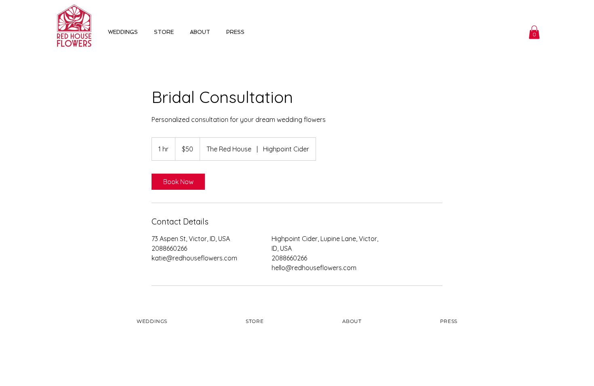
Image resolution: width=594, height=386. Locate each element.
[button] (534, 32)
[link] (178, 182)
